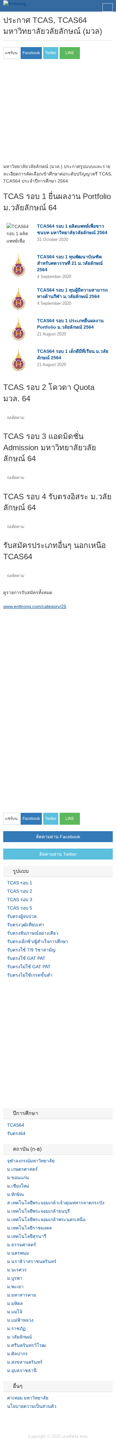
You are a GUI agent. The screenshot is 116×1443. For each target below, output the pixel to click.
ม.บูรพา (14, 1278)
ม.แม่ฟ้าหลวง (20, 1320)
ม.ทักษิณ (15, 1194)
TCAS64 (15, 1125)
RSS (21, 1419)
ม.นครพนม (18, 1253)
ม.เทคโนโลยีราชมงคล (29, 1227)
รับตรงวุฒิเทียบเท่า (25, 924)
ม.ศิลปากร (17, 1353)
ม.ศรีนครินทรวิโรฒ (26, 1345)
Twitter (13, 1419)
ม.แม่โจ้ (14, 1311)
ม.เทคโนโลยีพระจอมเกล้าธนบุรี (38, 1211)
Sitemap (29, 1419)
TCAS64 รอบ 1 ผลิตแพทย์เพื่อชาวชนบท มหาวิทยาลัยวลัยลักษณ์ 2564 (72, 229)
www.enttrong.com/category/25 (34, 606)
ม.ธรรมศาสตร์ (21, 1244)
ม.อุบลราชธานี (22, 1370)
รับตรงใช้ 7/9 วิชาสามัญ (31, 949)
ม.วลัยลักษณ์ (19, 1336)
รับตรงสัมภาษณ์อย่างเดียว (32, 933)
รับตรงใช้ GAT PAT (26, 958)
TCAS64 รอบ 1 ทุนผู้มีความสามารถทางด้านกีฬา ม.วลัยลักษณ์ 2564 (72, 293)
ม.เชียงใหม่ (18, 1186)
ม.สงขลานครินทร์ (25, 1362)
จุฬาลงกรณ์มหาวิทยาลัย (30, 1160)
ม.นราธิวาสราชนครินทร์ (31, 1261)
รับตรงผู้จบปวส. (22, 916)
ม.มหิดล (15, 1303)
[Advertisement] (57, 113)
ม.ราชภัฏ (16, 1328)
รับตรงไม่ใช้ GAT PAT (29, 966)
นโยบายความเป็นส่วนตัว (31, 1406)
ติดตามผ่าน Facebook (58, 836)
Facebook (5, 1419)
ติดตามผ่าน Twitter (58, 854)
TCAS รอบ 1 (19, 882)
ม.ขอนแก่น (18, 1177)
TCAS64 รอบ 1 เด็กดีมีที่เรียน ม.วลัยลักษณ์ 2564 (72, 354)
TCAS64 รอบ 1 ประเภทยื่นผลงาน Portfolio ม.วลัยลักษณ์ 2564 (70, 324)
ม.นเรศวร (17, 1269)
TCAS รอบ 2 (19, 891)
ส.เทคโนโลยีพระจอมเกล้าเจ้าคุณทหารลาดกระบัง (55, 1202)
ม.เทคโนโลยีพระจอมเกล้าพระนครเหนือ (46, 1219)
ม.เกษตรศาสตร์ (22, 1169)
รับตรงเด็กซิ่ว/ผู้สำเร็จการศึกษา (37, 941)
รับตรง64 (16, 1133)
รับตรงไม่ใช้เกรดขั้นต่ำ (30, 975)
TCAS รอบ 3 (19, 899)
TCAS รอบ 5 (19, 908)
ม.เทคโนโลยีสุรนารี (26, 1236)
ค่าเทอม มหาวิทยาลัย (27, 1397)
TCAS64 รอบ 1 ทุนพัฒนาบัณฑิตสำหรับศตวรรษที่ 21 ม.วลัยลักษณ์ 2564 (70, 263)
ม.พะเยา (15, 1286)
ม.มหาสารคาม (21, 1295)
